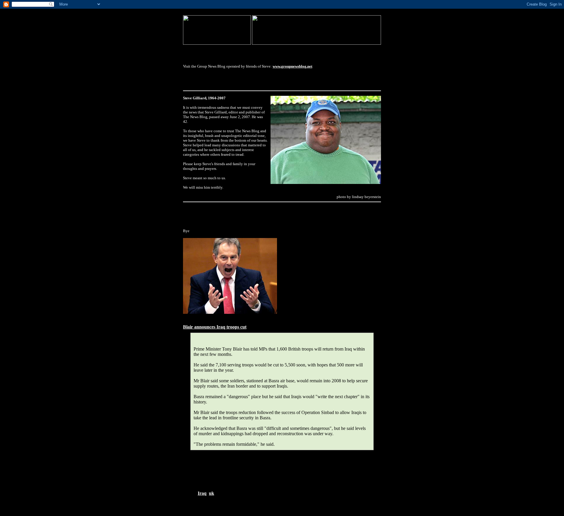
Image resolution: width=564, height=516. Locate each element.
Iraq (202, 493)
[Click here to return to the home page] (217, 43)
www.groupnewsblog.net (292, 66)
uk (211, 493)
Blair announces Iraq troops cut (214, 326)
